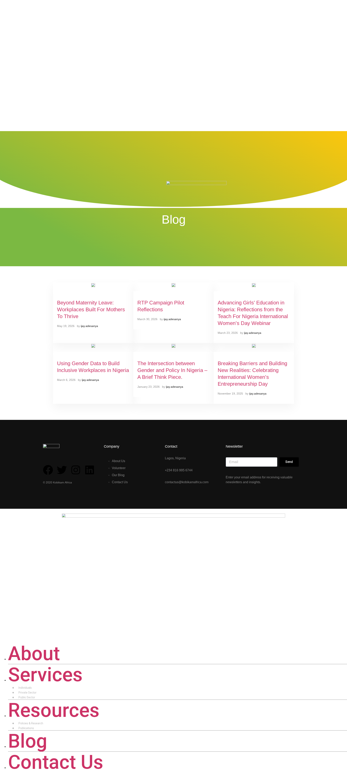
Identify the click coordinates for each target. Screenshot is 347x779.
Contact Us (55, 762)
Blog (27, 741)
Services (45, 674)
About (34, 653)
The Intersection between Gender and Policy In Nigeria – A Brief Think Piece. (172, 370)
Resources (53, 710)
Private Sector (27, 692)
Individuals (25, 687)
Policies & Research (30, 723)
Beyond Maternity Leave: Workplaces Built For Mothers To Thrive (91, 309)
